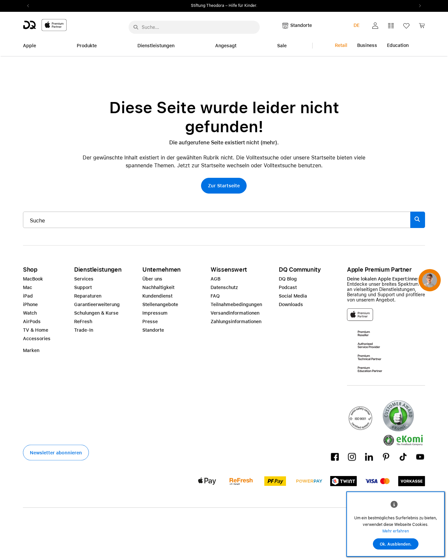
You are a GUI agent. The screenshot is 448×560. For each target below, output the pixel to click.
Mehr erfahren (395, 531)
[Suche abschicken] (135, 27)
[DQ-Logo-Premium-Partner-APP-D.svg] (45, 24)
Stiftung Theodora (207, 5)
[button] (375, 25)
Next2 (418, 6)
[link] (421, 27)
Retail (341, 45)
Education (398, 45)
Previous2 (30, 6)
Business (367, 45)
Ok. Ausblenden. (396, 544)
